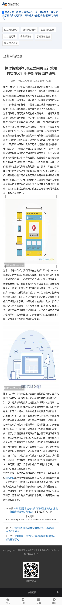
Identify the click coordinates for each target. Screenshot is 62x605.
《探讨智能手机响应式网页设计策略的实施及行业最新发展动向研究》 (34, 510)
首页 (8, 603)
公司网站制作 (29, 29)
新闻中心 (28, 12)
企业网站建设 (41, 12)
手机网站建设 (43, 36)
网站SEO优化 (11, 43)
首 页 (18, 12)
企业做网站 (25, 36)
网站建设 (9, 477)
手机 (23, 603)
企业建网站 (9, 36)
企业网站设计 (47, 29)
